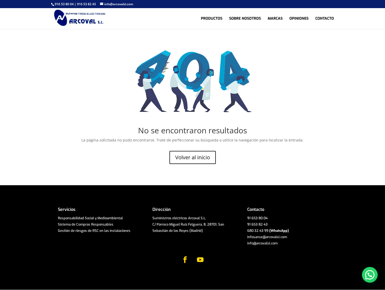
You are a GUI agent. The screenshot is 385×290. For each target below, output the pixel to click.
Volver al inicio (192, 157)
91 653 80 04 (257, 218)
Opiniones (299, 19)
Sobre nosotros (245, 19)
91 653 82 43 (257, 224)
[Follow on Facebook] (184, 259)
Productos (211, 19)
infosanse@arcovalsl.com (267, 237)
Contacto (324, 19)
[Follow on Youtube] (200, 259)
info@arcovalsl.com (262, 243)
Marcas (275, 19)
